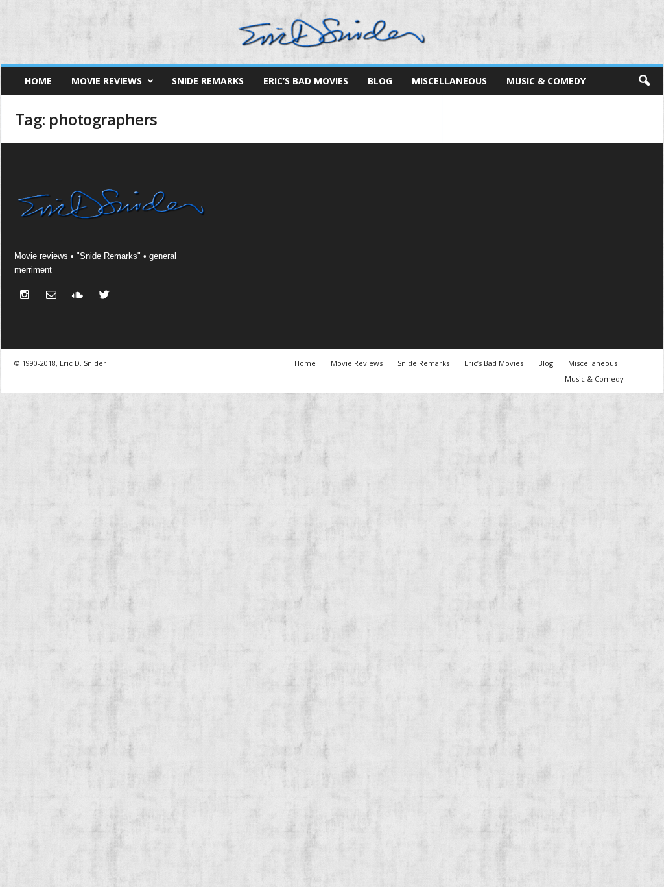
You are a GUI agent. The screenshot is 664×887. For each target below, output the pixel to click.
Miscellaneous (449, 81)
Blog (380, 81)
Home (38, 81)
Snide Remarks (208, 81)
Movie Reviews (106, 81)
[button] (644, 81)
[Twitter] (106, 296)
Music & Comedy (546, 81)
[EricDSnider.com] (332, 32)
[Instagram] (27, 296)
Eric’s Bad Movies (305, 81)
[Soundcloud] (80, 296)
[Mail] (54, 296)
